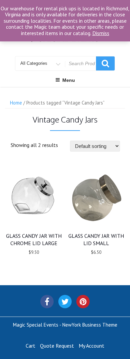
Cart (30, 345)
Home (16, 103)
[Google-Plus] (83, 301)
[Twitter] (65, 301)
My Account (91, 345)
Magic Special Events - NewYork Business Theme (65, 325)
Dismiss (100, 33)
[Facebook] (47, 301)
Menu (68, 80)
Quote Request (57, 345)
